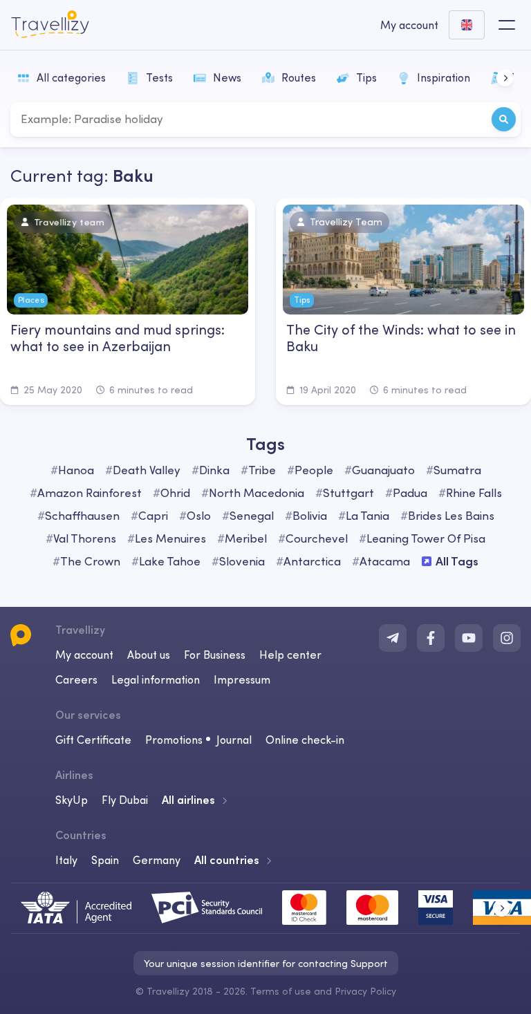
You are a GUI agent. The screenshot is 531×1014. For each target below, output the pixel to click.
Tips (366, 77)
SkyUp (71, 799)
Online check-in (305, 739)
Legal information (155, 679)
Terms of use (280, 991)
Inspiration (443, 77)
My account (84, 654)
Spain (105, 859)
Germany (156, 859)
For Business (214, 654)
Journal (234, 739)
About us (148, 654)
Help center (290, 654)
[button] (505, 77)
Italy (66, 859)
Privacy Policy (365, 991)
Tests (159, 77)
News (227, 77)
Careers (76, 679)
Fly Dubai (125, 799)
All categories (71, 77)
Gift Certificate (93, 739)
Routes (298, 77)
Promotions (174, 739)
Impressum (242, 679)
